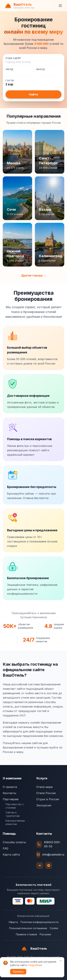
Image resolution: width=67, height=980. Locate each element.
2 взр (9, 84)
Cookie (54, 928)
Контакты (9, 793)
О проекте (10, 787)
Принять (18, 971)
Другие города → (33, 275)
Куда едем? (13, 58)
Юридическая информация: (33, 915)
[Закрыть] (61, 961)
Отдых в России (47, 799)
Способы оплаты (14, 842)
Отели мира (44, 787)
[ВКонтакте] (39, 865)
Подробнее (35, 965)
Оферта (13, 922)
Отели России (46, 793)
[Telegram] (48, 865)
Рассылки (45, 934)
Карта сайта (11, 854)
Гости (9, 80)
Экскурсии (43, 805)
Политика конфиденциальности (39, 922)
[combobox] (33, 62)
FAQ (5, 848)
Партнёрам (10, 799)
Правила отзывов (26, 934)
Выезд (40, 69)
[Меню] (60, 5)
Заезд (9, 69)
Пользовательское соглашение (28, 928)
